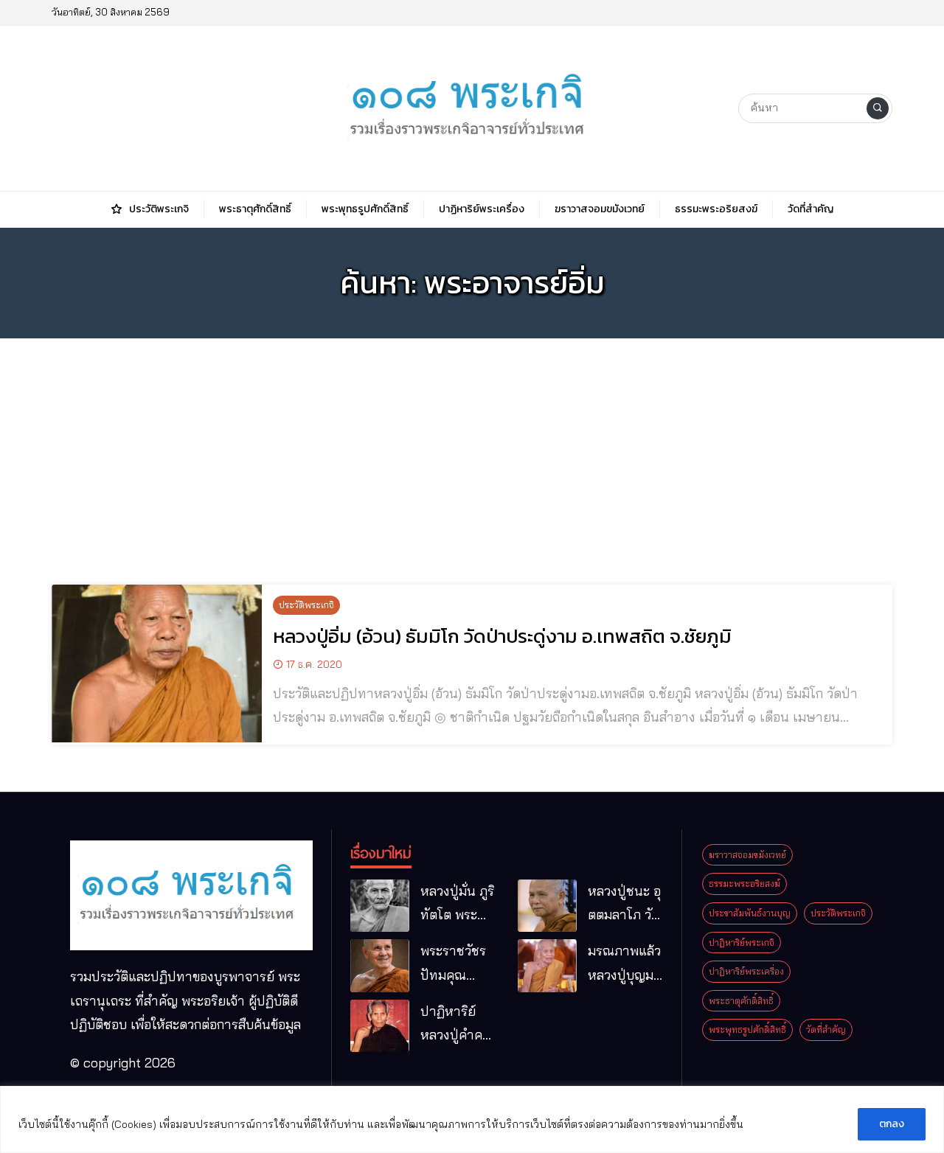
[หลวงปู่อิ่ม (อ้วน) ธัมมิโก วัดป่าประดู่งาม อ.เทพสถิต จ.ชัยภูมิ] (157, 663)
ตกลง (891, 1124)
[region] (472, 1119)
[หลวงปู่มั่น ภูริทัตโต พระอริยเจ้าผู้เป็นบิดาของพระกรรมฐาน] (379, 906)
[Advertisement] (472, 452)
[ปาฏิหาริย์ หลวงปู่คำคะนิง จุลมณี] (379, 1026)
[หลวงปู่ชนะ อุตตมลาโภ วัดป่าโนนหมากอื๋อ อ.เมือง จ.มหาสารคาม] (547, 906)
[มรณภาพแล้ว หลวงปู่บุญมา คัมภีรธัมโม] (547, 965)
